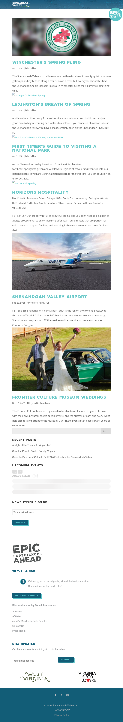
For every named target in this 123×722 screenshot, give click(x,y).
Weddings (45, 403)
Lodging (68, 202)
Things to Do (33, 403)
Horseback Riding (55, 202)
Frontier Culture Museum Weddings (59, 397)
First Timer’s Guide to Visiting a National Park (54, 148)
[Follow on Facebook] (55, 694)
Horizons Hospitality (40, 192)
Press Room (19, 630)
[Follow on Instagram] (67, 694)
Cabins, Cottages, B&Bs (50, 198)
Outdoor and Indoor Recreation (88, 202)
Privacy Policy (61, 715)
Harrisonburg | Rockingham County (91, 198)
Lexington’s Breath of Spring (51, 104)
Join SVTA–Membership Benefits (29, 621)
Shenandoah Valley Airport (49, 296)
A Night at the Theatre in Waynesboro (32, 445)
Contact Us (18, 626)
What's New (30, 68)
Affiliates (16, 616)
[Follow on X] (61, 694)
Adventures (32, 198)
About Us (17, 611)
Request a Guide (26, 595)
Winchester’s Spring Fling (46, 62)
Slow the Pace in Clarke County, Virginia (34, 451)
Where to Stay (19, 207)
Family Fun (68, 198)
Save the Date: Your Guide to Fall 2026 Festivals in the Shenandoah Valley (52, 457)
